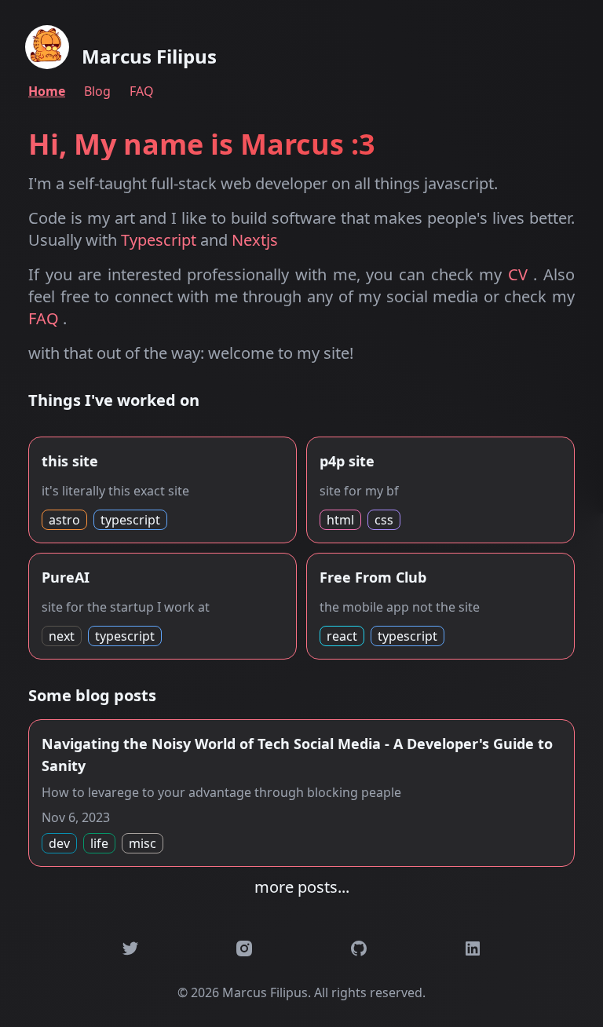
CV (521, 274)
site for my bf (359, 489)
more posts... (301, 886)
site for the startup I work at (126, 606)
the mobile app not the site (400, 606)
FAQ (142, 91)
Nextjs (255, 239)
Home (46, 91)
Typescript (160, 239)
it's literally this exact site (115, 489)
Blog (97, 91)
